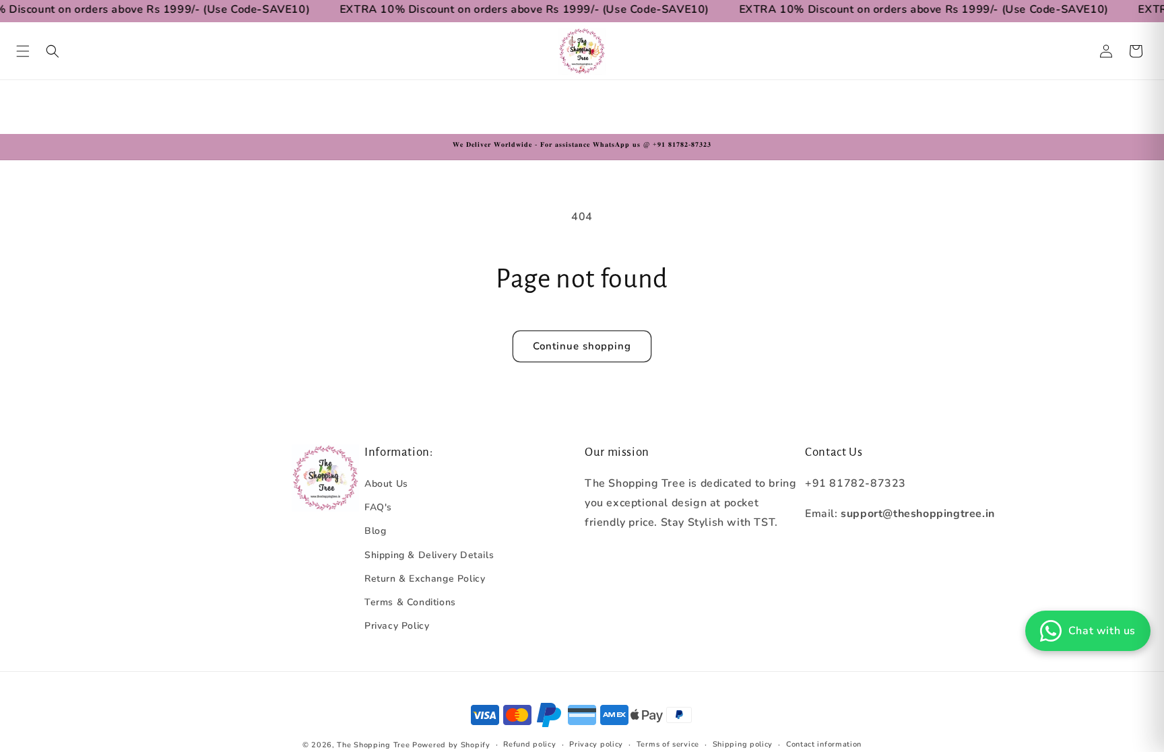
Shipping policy (743, 744)
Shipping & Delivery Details (429, 555)
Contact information (824, 744)
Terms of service (668, 744)
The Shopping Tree (373, 745)
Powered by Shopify (451, 745)
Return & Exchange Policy (424, 578)
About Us (386, 483)
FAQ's (378, 507)
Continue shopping (582, 346)
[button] (23, 51)
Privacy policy (596, 744)
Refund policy (529, 744)
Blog (375, 530)
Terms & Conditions (410, 602)
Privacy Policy (396, 625)
